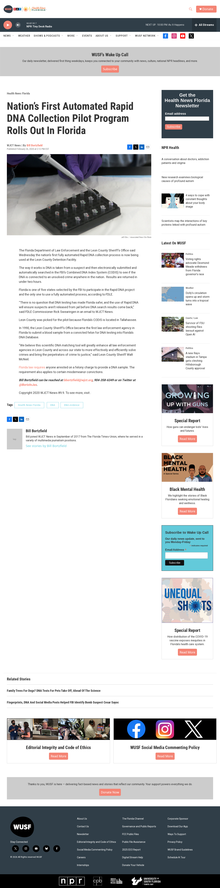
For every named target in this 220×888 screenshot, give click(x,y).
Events (87, 35)
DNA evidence (72, 405)
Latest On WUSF (174, 243)
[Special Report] (187, 398)
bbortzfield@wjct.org (78, 380)
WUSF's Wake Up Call (110, 54)
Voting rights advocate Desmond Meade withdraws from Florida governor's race (197, 266)
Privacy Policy (175, 842)
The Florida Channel (133, 818)
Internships (83, 865)
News (7, 35)
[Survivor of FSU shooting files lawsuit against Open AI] (173, 324)
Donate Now (110, 792)
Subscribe (110, 69)
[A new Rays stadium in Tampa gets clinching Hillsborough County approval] (173, 354)
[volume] (18, 25)
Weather (24, 35)
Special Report (187, 420)
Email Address (175, 550)
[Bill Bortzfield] (14, 439)
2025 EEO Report (131, 849)
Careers (81, 857)
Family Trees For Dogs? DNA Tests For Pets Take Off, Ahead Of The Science (54, 690)
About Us (82, 818)
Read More (187, 439)
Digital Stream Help (132, 857)
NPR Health (170, 148)
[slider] (23, 25)
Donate (207, 9)
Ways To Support (177, 834)
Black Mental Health (187, 489)
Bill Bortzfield (34, 145)
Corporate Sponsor (178, 818)
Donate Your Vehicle (133, 865)
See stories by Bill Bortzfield (46, 446)
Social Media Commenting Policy (94, 849)
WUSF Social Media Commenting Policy (165, 747)
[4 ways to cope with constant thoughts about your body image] (173, 200)
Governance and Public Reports (139, 826)
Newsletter (83, 834)
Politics (189, 254)
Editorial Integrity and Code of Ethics (58, 747)
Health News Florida (18, 93)
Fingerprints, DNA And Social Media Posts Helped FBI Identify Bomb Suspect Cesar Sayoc (63, 702)
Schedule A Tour (176, 857)
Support (122, 35)
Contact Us (83, 826)
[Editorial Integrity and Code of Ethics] (58, 729)
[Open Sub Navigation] (13, 35)
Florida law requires (32, 367)
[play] (7, 25)
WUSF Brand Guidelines (180, 849)
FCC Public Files (130, 834)
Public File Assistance (133, 842)
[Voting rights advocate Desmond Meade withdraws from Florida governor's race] (173, 260)
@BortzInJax (28, 384)
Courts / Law (192, 318)
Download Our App (178, 826)
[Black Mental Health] (187, 467)
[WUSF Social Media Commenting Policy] (165, 729)
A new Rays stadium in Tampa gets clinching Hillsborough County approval (196, 361)
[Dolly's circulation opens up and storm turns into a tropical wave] (173, 294)
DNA (52, 405)
